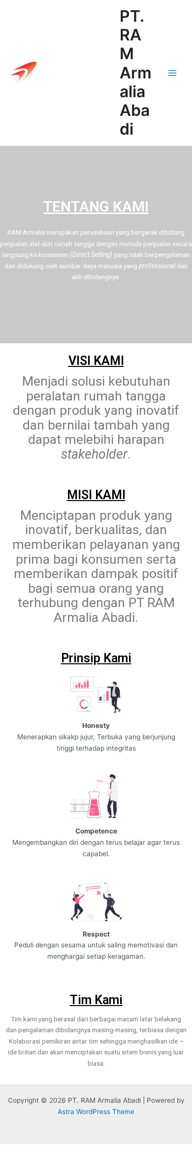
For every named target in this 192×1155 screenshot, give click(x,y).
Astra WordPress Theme (96, 1112)
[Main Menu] (172, 73)
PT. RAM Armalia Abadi (136, 72)
